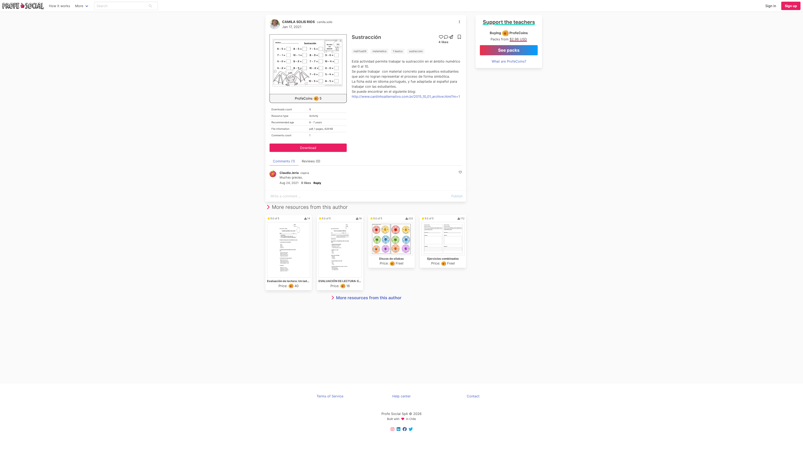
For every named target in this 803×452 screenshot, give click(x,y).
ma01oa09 (360, 51)
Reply (317, 183)
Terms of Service (330, 396)
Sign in (770, 6)
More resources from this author (369, 297)
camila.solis (324, 22)
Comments (284, 161)
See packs (508, 50)
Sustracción (366, 37)
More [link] (79, 6)
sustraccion (416, 51)
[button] (150, 6)
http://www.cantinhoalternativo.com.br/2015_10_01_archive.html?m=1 (406, 96)
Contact (473, 396)
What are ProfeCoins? (509, 61)
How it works (59, 6)
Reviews (311, 161)
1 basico (398, 51)
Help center (401, 396)
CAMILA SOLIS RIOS (298, 22)
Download (308, 148)
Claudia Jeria (289, 173)
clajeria (304, 173)
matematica (379, 51)
